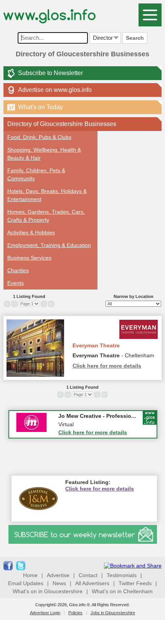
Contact (88, 575)
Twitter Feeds (135, 583)
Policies (75, 612)
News (59, 583)
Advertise (58, 575)
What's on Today (36, 107)
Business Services (29, 258)
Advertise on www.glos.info (55, 90)
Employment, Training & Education (49, 245)
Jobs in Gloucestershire (113, 612)
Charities (18, 270)
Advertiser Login (45, 612)
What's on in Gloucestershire (47, 591)
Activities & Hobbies (31, 232)
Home (30, 575)
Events (15, 283)
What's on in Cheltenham (122, 591)
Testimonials (122, 575)
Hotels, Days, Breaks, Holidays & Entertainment (47, 195)
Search (135, 38)
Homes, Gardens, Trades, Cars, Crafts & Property (46, 216)
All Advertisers (92, 583)
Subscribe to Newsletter (50, 73)
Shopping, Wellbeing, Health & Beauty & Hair (44, 154)
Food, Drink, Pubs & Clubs (39, 137)
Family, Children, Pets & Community (36, 174)
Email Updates (25, 583)
